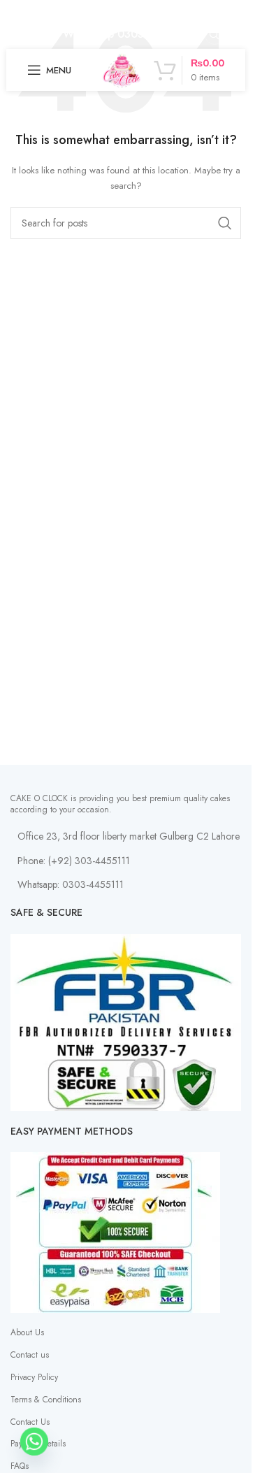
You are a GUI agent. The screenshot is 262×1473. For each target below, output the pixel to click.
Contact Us (30, 1422)
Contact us (29, 1355)
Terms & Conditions (45, 1399)
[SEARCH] (225, 223)
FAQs (19, 1466)
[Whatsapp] (34, 1442)
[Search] (214, 35)
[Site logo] (121, 69)
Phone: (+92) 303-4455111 (73, 861)
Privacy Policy (34, 1377)
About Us (27, 1332)
